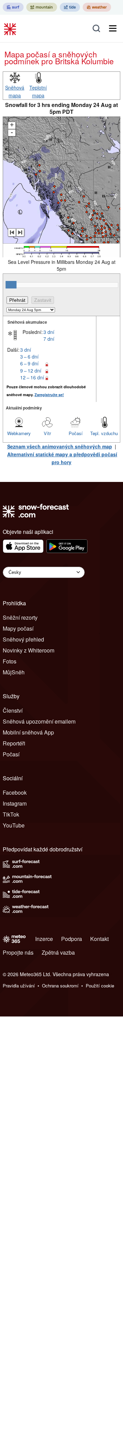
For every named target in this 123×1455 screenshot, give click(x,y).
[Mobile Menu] (113, 28)
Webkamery (19, 433)
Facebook (15, 792)
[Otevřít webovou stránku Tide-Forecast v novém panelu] (70, 7)
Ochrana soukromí (60, 985)
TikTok (11, 814)
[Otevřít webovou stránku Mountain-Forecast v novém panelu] (41, 7)
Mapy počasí (18, 628)
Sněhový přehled (23, 639)
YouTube (14, 825)
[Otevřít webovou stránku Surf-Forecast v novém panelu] (13, 7)
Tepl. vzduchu (104, 433)
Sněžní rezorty (20, 617)
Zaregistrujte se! (49, 394)
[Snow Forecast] (11, 28)
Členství (13, 710)
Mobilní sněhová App (28, 732)
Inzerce (44, 939)
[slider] (10, 284)
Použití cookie (100, 985)
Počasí (76, 433)
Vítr (47, 433)
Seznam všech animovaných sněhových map (59, 446)
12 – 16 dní (32, 377)
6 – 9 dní (29, 363)
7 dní (48, 338)
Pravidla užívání (19, 985)
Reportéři (14, 743)
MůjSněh (14, 672)
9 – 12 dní (30, 370)
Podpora (71, 939)
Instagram (15, 803)
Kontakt (99, 939)
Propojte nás (18, 952)
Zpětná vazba (58, 952)
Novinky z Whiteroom (28, 650)
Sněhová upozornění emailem (39, 721)
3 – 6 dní (29, 356)
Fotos (9, 661)
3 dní (48, 331)
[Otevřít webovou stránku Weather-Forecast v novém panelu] (97, 7)
